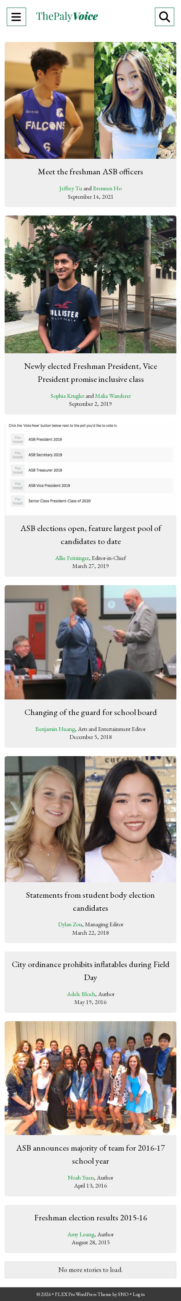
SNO (123, 1294)
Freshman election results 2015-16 (90, 1217)
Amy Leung (80, 1234)
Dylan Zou (70, 924)
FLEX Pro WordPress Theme (83, 1294)
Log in (139, 1294)
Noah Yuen (81, 1177)
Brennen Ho (107, 188)
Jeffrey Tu (70, 188)
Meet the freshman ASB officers (90, 171)
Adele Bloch (81, 994)
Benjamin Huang (55, 729)
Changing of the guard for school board (90, 712)
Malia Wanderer (113, 395)
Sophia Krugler (67, 395)
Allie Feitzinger (72, 558)
